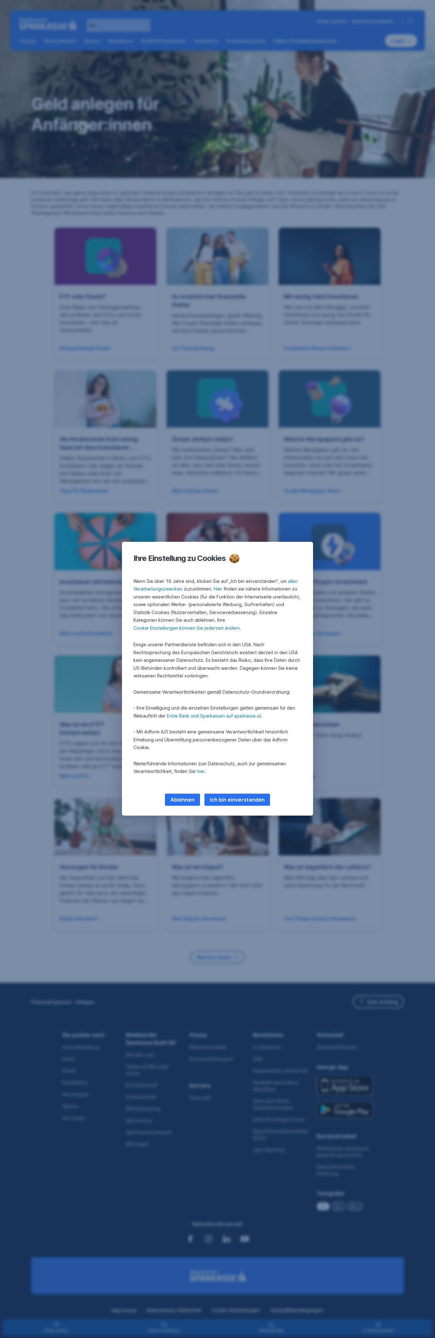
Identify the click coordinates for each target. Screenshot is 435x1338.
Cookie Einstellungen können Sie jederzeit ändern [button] (186, 628)
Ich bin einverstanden (237, 799)
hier (201, 771)
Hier (218, 588)
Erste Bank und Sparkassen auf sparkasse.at (214, 716)
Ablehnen (182, 799)
